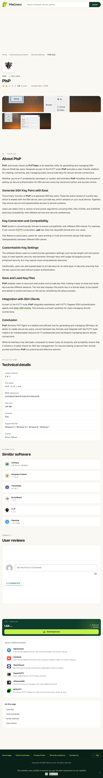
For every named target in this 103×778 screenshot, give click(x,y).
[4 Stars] (12, 86)
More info (53, 774)
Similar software (12, 718)
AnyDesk (17, 657)
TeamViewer (18, 665)
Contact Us (73, 755)
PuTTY (19, 230)
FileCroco (15, 4)
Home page (6, 755)
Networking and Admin (19, 55)
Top (97, 755)
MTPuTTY (17, 689)
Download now (53, 631)
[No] (99, 772)
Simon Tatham (11, 437)
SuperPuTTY (18, 673)
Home (4, 55)
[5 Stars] (15, 86)
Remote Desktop (38, 55)
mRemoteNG (19, 681)
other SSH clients (22, 308)
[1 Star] (3, 86)
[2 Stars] (6, 86)
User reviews (11, 723)
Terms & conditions (57, 755)
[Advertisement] (51, 30)
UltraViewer (18, 649)
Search (95, 4)
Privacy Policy (39, 755)
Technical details (13, 714)
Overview (10, 709)
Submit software (22, 755)
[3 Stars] (9, 86)
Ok (46, 774)
